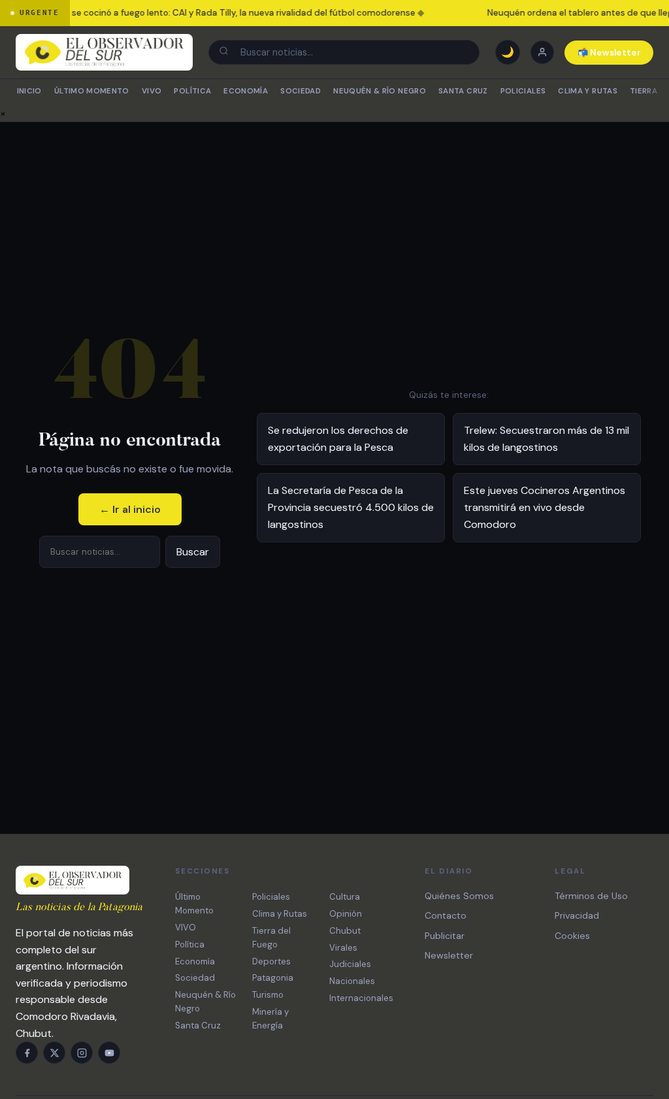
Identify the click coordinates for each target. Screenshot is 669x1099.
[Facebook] (27, 1053)
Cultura (344, 896)
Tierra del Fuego (271, 937)
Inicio (29, 91)
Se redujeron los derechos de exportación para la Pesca (338, 438)
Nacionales (352, 981)
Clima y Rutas (587, 91)
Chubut (345, 930)
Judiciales (350, 964)
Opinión (345, 913)
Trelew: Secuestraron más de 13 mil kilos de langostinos (546, 438)
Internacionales (361, 998)
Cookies (572, 936)
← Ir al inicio (130, 509)
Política (192, 91)
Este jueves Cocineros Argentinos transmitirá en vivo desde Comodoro (544, 507)
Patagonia (272, 977)
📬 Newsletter (609, 52)
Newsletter (449, 955)
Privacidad (577, 915)
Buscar (192, 552)
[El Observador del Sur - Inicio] (104, 52)
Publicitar (445, 936)
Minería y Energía (270, 1018)
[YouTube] (109, 1053)
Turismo (268, 994)
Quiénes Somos (459, 896)
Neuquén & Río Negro (379, 91)
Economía (245, 91)
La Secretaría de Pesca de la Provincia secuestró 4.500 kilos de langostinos (351, 507)
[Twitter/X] (54, 1053)
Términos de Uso (591, 896)
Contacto (445, 915)
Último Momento (91, 91)
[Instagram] (82, 1053)
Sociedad (300, 91)
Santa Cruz (462, 91)
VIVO (151, 91)
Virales (343, 947)
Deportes (271, 961)
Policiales (523, 91)
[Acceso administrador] (542, 52)
